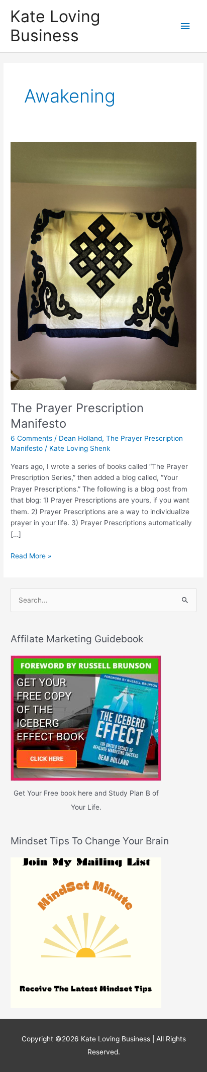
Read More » (31, 556)
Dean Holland (80, 438)
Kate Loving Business (55, 26)
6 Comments (31, 438)
